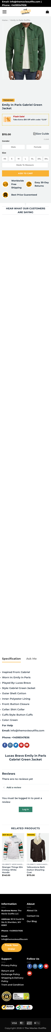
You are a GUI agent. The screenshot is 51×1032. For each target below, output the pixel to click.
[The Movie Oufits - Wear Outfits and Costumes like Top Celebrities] (25, 11)
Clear (46, 139)
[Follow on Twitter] (15, 745)
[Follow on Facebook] (4, 745)
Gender (6, 141)
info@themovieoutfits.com (27, 730)
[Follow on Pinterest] (21, 745)
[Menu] (4, 11)
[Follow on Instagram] (10, 745)
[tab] (11, 658)
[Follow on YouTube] (26, 745)
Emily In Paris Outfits (20, 20)
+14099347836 (20, 737)
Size (4, 153)
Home (5, 20)
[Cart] (47, 11)
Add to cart (25, 173)
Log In (25, 809)
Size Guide (42, 133)
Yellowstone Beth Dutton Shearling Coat (36, 870)
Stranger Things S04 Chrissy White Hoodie (12, 870)
